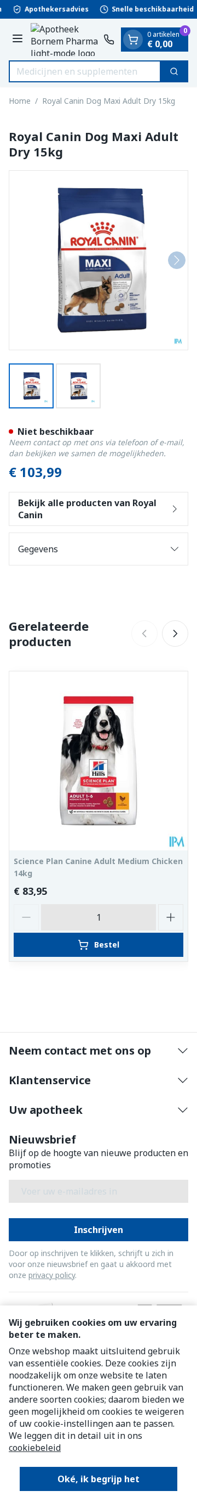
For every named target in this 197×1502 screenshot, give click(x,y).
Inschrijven (98, 1230)
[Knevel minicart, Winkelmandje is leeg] (133, 39)
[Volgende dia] (175, 633)
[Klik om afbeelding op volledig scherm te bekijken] (98, 260)
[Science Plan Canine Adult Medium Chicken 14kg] (98, 760)
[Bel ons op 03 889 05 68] (108, 39)
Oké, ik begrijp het (98, 1479)
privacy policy (51, 1275)
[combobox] (85, 71)
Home (20, 101)
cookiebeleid (35, 1448)
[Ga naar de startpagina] (65, 39)
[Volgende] (177, 260)
